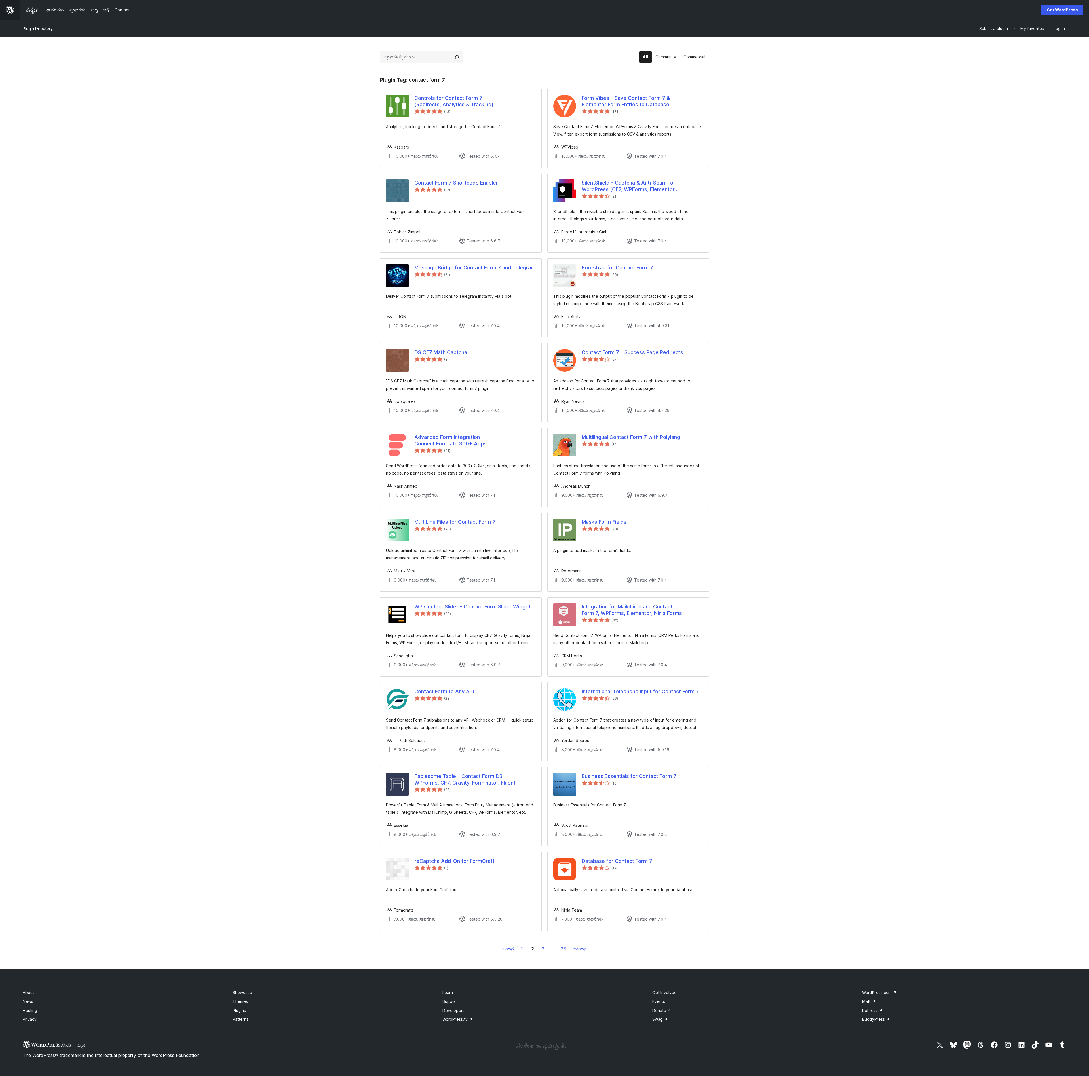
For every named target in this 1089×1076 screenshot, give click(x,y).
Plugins (239, 1010)
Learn (447, 992)
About (28, 992)
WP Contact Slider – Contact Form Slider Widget (472, 607)
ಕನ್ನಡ (81, 1045)
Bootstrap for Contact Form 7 (617, 267)
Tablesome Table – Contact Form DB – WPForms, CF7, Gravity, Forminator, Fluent (465, 779)
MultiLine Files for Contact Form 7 (454, 522)
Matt (868, 1001)
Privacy (30, 1019)
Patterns (240, 1019)
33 (563, 949)
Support (450, 1001)
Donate (661, 1010)
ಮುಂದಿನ (579, 948)
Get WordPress (1062, 9)
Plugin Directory (38, 28)
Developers (453, 1010)
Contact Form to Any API (444, 691)
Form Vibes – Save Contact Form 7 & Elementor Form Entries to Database (626, 101)
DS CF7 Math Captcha (440, 352)
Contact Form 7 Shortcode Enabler (456, 183)
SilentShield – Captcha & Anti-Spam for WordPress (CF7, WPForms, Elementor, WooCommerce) (629, 186)
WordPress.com (879, 992)
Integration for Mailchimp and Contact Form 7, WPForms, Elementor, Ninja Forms (632, 610)
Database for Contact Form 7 (617, 861)
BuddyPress (876, 1019)
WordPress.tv (457, 1019)
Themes (240, 1001)
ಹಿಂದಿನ (508, 948)
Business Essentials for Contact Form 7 (629, 776)
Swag (660, 1019)
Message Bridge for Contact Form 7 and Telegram (474, 267)
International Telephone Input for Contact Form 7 (640, 691)
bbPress (872, 1010)
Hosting (30, 1010)
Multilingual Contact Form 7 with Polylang (631, 437)
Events (658, 1001)
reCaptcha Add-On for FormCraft (454, 861)
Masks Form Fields (604, 522)
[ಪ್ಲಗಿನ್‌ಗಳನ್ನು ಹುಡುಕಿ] (457, 57)
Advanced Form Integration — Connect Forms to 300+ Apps (450, 440)
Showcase (242, 992)
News (28, 1001)
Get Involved (664, 992)
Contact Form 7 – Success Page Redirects (632, 352)
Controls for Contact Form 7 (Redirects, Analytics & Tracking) (453, 101)
